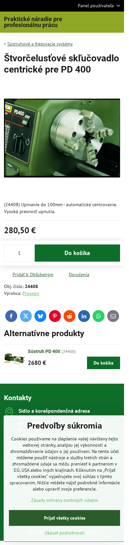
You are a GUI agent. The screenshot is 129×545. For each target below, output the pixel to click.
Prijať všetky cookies (64, 518)
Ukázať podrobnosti (65, 533)
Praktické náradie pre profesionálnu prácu (33, 22)
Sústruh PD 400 (44, 351)
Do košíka (77, 253)
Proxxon (30, 293)
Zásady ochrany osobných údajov (64, 500)
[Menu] (116, 22)
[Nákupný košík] (100, 22)
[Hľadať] (84, 22)
